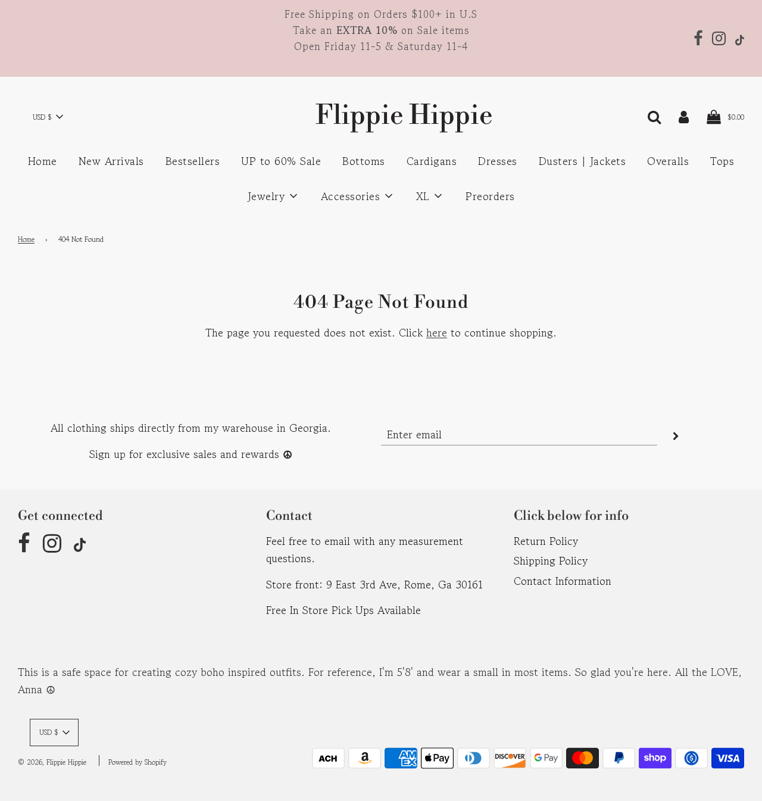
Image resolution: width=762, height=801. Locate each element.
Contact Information (562, 580)
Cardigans (432, 161)
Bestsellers (192, 161)
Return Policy (546, 540)
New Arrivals (111, 161)
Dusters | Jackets (582, 161)
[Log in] (684, 115)
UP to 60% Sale (281, 161)
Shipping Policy (551, 560)
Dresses (497, 161)
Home (42, 161)
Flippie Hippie (381, 116)
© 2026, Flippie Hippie (52, 762)
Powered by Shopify (137, 762)
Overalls (668, 161)
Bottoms (363, 161)
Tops (722, 161)
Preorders (490, 196)
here (436, 332)
